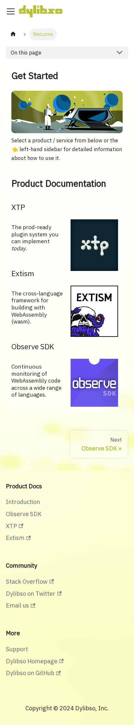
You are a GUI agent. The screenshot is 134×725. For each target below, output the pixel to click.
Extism (15, 538)
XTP (11, 526)
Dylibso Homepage (31, 661)
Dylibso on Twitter (30, 593)
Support (17, 649)
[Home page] (13, 34)
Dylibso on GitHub (30, 673)
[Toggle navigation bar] (11, 11)
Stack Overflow (26, 581)
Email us (17, 605)
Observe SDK (24, 514)
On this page (26, 52)
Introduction (23, 502)
